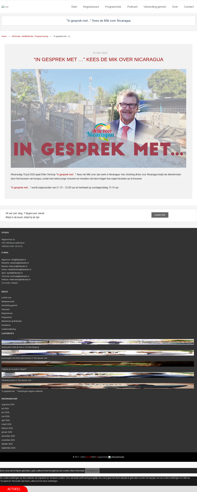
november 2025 (8, 440)
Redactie (5, 263)
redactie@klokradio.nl (19, 263)
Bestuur (5, 266)
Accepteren (92, 470)
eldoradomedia (117, 457)
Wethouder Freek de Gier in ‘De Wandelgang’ (20, 347)
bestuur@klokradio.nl (18, 266)
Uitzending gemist (9, 305)
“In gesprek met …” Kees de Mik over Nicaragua (98, 59)
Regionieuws (7, 313)
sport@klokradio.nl (15, 273)
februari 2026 (7, 428)
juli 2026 (5, 408)
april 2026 (6, 420)
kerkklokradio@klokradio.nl (19, 269)
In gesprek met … (66, 174)
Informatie (16, 36)
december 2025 (8, 436)
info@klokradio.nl (18, 260)
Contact (14, 283)
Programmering (41, 36)
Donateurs (6, 325)
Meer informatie (77, 470)
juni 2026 (5, 412)
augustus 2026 (8, 404)
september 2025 (8, 448)
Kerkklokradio (27, 36)
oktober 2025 (7, 444)
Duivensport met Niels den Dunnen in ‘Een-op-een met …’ (25, 358)
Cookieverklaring (9, 329)
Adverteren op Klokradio (12, 321)
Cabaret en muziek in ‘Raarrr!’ (14, 369)
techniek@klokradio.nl (19, 276)
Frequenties (7, 317)
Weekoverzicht (8, 302)
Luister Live (6, 298)
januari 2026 (7, 432)
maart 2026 (6, 424)
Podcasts (6, 309)
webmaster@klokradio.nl (19, 280)
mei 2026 (6, 416)
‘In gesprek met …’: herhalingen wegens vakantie (22, 391)
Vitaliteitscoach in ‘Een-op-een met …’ (17, 380)
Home (4, 36)
